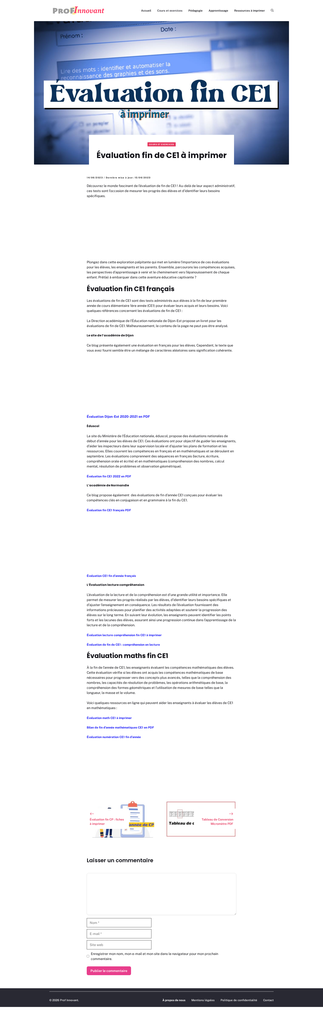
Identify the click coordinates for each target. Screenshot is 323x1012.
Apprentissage (218, 10)
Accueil (146, 10)
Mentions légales (203, 1000)
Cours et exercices (169, 10)
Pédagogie (195, 10)
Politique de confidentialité (239, 1000)
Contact (268, 1000)
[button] (271, 10)
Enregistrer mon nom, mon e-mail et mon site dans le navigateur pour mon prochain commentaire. (154, 956)
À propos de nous (173, 1000)
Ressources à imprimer (249, 10)
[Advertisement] (161, 229)
